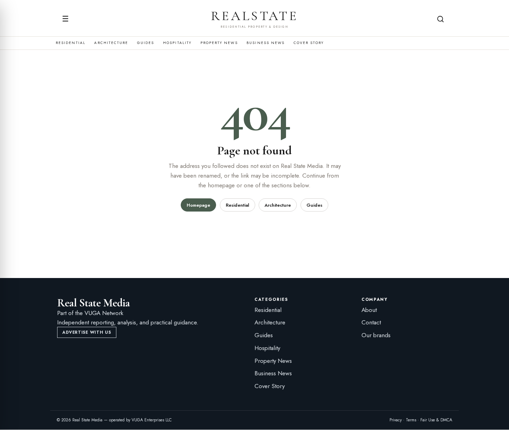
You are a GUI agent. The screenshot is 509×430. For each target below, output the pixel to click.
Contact (371, 322)
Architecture (111, 43)
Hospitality (177, 43)
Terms (411, 420)
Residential (71, 43)
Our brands (376, 335)
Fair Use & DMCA (436, 420)
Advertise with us (86, 332)
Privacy (396, 420)
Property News (219, 43)
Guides (145, 43)
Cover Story (309, 43)
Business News (266, 43)
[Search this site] (440, 19)
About (369, 310)
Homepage (198, 205)
